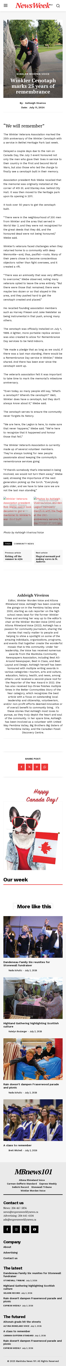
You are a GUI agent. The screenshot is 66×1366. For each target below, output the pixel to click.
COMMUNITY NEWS (24, 544)
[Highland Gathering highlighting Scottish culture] (33, 998)
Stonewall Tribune (14, 1280)
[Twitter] (29, 767)
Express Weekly (12, 1305)
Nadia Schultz (15, 970)
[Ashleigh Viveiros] (33, 581)
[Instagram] (16, 1229)
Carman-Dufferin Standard (18, 1335)
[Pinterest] (37, 767)
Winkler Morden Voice (33, 74)
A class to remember (17, 1145)
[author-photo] (5, 970)
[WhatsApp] (44, 767)
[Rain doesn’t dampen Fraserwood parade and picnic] (33, 1059)
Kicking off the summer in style (14, 557)
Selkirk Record (11, 1293)
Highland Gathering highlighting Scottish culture (31, 1025)
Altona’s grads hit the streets (22, 1321)
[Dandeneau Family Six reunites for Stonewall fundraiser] (33, 937)
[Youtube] (34, 1229)
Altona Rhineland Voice (16, 1326)
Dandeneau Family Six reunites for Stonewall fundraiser (26, 963)
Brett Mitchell (15, 1150)
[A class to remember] (33, 1120)
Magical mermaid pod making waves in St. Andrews (48, 559)
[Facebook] (21, 767)
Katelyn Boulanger (17, 1031)
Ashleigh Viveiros (35, 103)
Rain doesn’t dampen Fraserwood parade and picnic (31, 1086)
